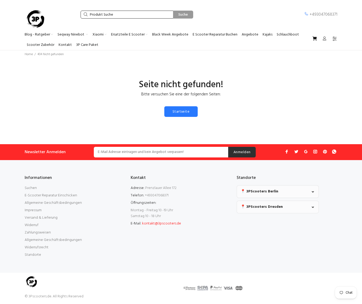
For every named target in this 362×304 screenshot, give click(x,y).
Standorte (33, 255)
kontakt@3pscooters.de (161, 224)
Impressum (33, 210)
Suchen (31, 188)
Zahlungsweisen (38, 233)
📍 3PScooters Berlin (259, 191)
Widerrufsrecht (36, 247)
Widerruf (31, 225)
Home (29, 54)
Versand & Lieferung (41, 218)
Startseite (181, 112)
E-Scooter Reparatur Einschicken (51, 195)
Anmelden (241, 152)
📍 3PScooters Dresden (262, 207)
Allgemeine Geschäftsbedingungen (53, 203)
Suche (183, 15)
